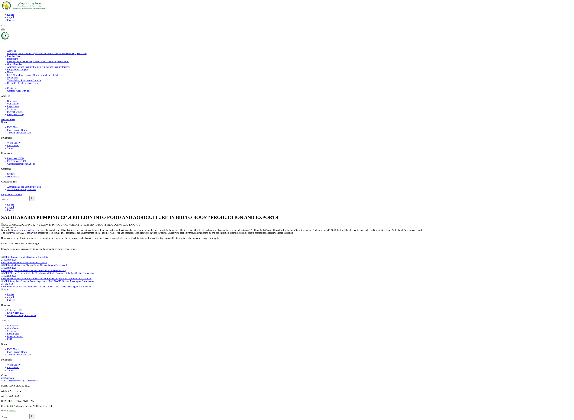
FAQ (9, 339)
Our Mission (25, 53)
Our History (13, 53)
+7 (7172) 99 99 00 (10, 380)
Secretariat (48, 53)
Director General (62, 53)
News (10, 72)
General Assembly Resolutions (54, 61)
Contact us (12, 88)
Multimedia (12, 77)
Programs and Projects (17, 69)
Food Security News (29, 75)
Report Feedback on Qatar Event (22, 83)
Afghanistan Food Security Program (24, 67)
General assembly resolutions (21, 163)
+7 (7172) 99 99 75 (29, 380)
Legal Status (13, 106)
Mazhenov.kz (12, 410)
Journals (37, 80)
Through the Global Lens (51, 75)
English (10, 14)
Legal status (37, 53)
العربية (10, 17)
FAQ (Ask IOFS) (78, 53)
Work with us (22, 91)
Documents (12, 59)
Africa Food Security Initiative (56, 67)
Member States (14, 56)
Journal (10, 148)
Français (11, 20)
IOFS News (13, 75)
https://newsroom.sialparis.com (25, 230)
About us (11, 50)
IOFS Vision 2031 (16, 312)
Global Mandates (15, 64)
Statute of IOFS (14, 310)
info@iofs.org (7, 378)
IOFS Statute (13, 61)
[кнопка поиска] (32, 198)
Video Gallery (14, 80)
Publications (27, 80)
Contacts (11, 91)
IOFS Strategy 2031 (30, 61)
